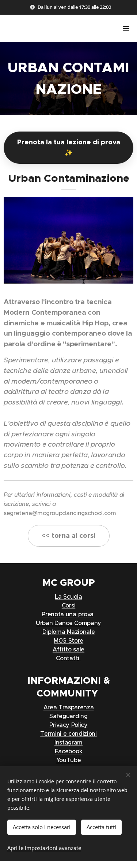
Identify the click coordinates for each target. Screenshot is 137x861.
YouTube (68, 760)
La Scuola (68, 596)
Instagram (68, 742)
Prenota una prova (68, 614)
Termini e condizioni (68, 733)
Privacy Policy (68, 724)
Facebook (68, 751)
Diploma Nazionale (68, 631)
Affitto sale (68, 649)
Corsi (68, 605)
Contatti (68, 658)
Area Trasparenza (68, 707)
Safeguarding (68, 716)
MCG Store (68, 640)
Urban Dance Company (68, 623)
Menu (126, 28)
